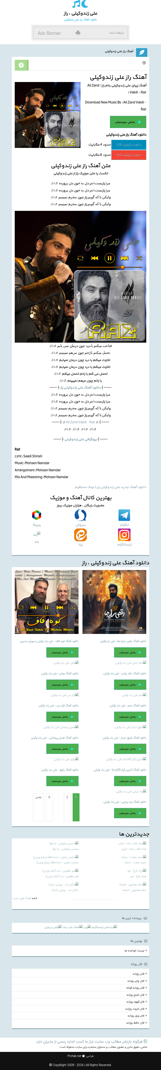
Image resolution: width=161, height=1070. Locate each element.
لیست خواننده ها (134, 950)
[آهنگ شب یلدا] (72, 928)
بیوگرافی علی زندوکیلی (80, 439)
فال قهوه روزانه (135, 1002)
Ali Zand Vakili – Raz (80, 422)
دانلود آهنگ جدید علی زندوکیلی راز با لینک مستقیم (110, 487)
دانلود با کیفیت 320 (128, 155)
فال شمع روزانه (135, 995)
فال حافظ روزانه (135, 1023)
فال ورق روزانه (135, 1016)
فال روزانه (138, 974)
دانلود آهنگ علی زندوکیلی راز (80, 387)
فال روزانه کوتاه (135, 988)
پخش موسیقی (125, 122)
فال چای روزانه (135, 981)
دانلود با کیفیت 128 (128, 144)
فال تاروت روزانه (134, 1009)
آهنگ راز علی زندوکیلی (119, 51)
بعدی (38, 797)
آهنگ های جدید (22, 898)
